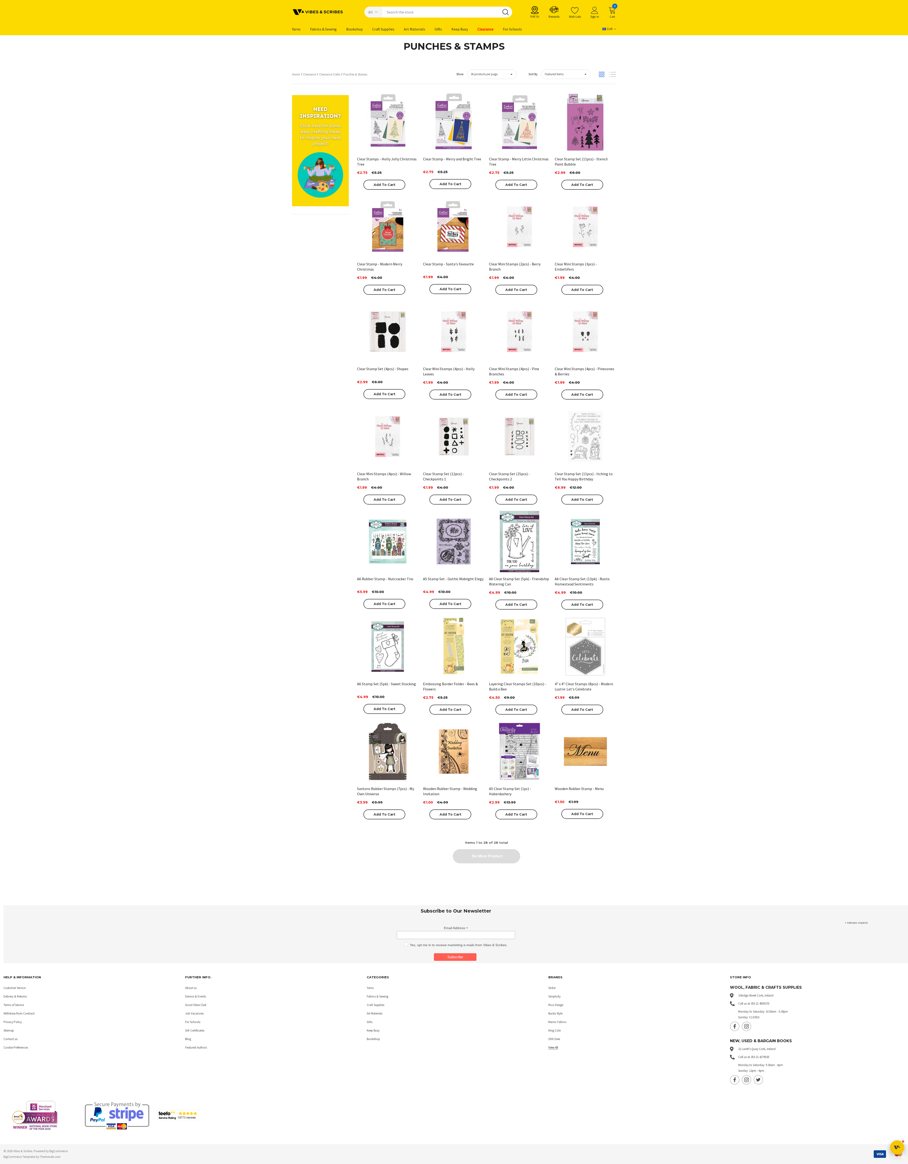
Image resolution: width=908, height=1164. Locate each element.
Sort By (532, 74)
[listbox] (566, 74)
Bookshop (373, 1039)
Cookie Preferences (16, 1047)
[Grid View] (601, 74)
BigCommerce (58, 1151)
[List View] (612, 74)
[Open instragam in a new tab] (746, 1026)
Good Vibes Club (195, 1005)
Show (459, 74)
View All (553, 1047)
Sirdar (552, 988)
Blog (188, 1039)
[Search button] (505, 12)
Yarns (370, 988)
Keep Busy (373, 1030)
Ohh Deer (554, 1039)
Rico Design (555, 1005)
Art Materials (374, 1013)
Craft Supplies (375, 1005)
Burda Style (555, 1013)
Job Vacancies (194, 1013)
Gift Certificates (194, 1030)
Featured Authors (196, 1047)
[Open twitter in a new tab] (758, 1080)
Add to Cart (384, 185)
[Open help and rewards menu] (897, 1147)
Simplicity (554, 996)
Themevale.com (50, 1157)
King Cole (554, 1030)
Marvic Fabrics (557, 1022)
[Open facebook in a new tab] (734, 1026)
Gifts (369, 1022)
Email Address (456, 928)
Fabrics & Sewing (377, 996)
